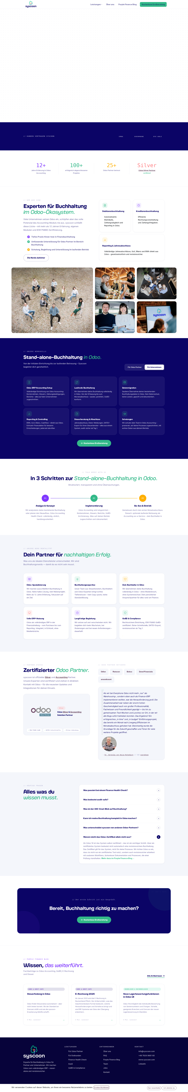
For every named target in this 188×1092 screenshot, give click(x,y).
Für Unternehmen (154, 367)
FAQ (105, 1055)
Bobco (129, 672)
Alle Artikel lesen (154, 976)
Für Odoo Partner (135, 367)
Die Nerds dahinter (36, 258)
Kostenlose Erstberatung (153, 4)
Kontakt (106, 1072)
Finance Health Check (77, 1059)
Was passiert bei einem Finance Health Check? (121, 790)
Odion (103, 672)
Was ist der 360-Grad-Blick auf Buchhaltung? (121, 809)
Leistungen (95, 4)
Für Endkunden (74, 1055)
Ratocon (116, 672)
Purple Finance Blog (127, 4)
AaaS (70, 1064)
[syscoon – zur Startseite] (30, 4)
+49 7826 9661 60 (147, 1055)
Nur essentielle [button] (154, 1088)
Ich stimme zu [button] (169, 1088)
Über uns (110, 4)
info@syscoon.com (147, 1051)
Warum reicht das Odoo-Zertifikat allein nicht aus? (121, 837)
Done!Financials (146, 672)
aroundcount (106, 679)
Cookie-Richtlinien (101, 1087)
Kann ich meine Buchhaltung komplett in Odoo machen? (121, 818)
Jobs (105, 1068)
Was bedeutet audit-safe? (121, 799)
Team (105, 1064)
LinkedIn (142, 1064)
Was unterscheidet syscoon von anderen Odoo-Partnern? (121, 827)
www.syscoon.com (147, 1059)
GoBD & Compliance (76, 1068)
